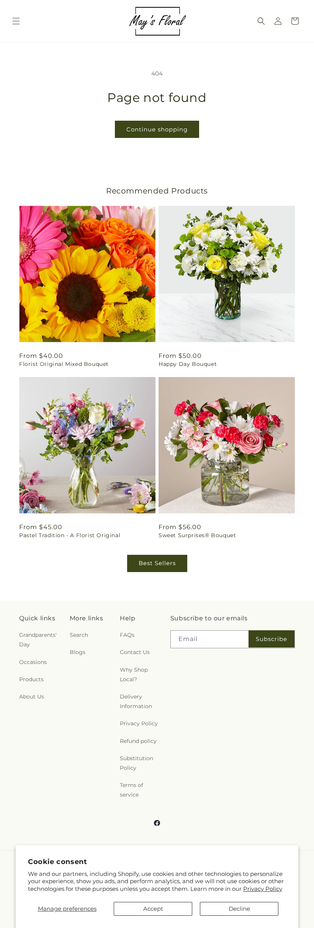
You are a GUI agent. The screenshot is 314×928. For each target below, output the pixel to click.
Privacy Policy (262, 888)
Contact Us (135, 652)
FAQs (127, 634)
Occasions (33, 662)
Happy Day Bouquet (188, 364)
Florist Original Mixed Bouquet (64, 364)
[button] (16, 21)
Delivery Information (136, 701)
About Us (31, 696)
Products (31, 679)
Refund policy (138, 741)
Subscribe (271, 639)
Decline (239, 908)
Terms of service (131, 790)
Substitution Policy (136, 763)
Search (79, 634)
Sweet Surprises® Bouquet (197, 535)
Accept (153, 908)
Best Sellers (157, 563)
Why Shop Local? (134, 674)
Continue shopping (157, 129)
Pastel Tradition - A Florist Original (69, 535)
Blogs (77, 652)
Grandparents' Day (38, 639)
